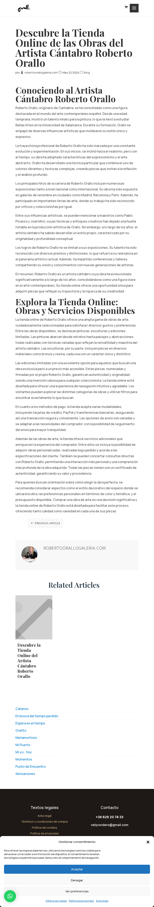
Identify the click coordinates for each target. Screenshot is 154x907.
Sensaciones (25, 774)
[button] (148, 842)
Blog (87, 72)
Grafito (20, 730)
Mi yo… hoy (23, 752)
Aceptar (77, 869)
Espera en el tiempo (30, 723)
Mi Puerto (22, 745)
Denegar (77, 880)
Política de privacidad (81, 901)
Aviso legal (102, 901)
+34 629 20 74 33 (109, 817)
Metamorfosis (26, 737)
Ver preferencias (77, 891)
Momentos (23, 759)
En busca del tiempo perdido (36, 716)
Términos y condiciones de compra (44, 821)
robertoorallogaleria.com (41, 72)
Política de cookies (56, 901)
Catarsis (21, 709)
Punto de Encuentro (30, 766)
